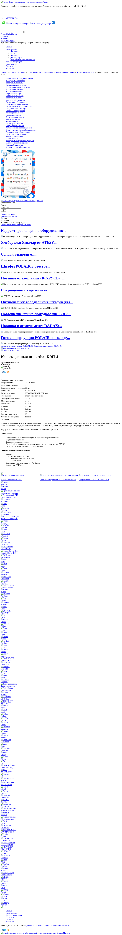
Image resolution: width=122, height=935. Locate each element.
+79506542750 (12, 18)
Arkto (3, 570)
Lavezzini (4, 544)
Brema (3, 737)
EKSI (3, 617)
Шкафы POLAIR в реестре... (25, 266)
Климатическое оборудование (18, 147)
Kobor (3, 716)
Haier (3, 562)
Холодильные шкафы (14, 83)
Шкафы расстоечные (14, 124)
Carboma (4, 858)
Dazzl (3, 532)
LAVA (3, 720)
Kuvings (4, 643)
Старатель (5, 806)
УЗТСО (4, 802)
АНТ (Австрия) (7, 810)
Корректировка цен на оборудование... (33, 230)
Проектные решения (9, 493)
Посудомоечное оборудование (18, 132)
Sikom (3, 870)
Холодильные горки (14, 91)
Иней (3, 677)
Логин (3, 205)
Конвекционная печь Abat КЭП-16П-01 (17, 346)
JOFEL (4, 695)
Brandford (5, 579)
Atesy (3, 763)
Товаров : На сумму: (8, 39)
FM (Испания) (7, 587)
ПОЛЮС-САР (7, 660)
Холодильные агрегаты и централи (20, 141)
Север (3, 793)
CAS (3, 823)
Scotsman (4, 729)
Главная (9, 47)
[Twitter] (5, 371)
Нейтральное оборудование (17, 104)
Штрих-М (5, 828)
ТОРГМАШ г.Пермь (9, 519)
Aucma (3, 652)
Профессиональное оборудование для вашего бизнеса (47, 926)
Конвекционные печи (85, 72)
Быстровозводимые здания (17, 143)
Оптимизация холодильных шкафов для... (37, 302)
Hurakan (4, 733)
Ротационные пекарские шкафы (19, 128)
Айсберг (4, 596)
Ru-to (3, 888)
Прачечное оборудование (16, 134)
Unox (3, 746)
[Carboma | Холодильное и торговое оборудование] (22, 201)
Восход (4, 574)
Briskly (3, 656)
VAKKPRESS (6, 785)
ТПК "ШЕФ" (6, 772)
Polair (3, 900)
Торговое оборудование (15, 100)
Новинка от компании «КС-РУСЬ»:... (33, 278)
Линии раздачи (12, 139)
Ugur (3, 635)
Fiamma (4, 604)
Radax (3, 540)
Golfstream (5, 742)
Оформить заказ (24, 225)
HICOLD (4, 853)
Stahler (3, 592)
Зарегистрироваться (9, 216)
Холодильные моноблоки (16, 85)
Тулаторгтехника (8, 686)
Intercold (4, 669)
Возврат (13, 55)
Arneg (3, 892)
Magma (4, 896)
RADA (4, 583)
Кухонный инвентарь (14, 145)
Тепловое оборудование (65, 72)
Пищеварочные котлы (15, 126)
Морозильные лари (13, 93)
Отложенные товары (9, 225)
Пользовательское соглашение (22, 60)
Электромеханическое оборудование (21, 130)
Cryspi (3, 883)
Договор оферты (17, 57)
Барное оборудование (14, 136)
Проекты (9, 66)
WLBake (4, 536)
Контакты (10, 68)
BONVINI (5, 613)
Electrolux (5, 699)
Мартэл (4, 776)
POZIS (3, 789)
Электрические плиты (15, 117)
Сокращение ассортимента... (25, 290)
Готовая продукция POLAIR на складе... (35, 337)
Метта (3, 759)
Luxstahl (4, 682)
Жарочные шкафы (13, 119)
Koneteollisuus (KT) (8, 553)
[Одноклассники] (7, 371)
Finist (3, 647)
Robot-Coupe (6, 690)
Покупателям (11, 49)
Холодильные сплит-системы (18, 87)
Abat (3, 862)
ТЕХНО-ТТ (6, 703)
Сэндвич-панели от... (19, 254)
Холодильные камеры (14, 89)
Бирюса (4, 510)
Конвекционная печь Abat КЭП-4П (48, 346)
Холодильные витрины (15, 81)
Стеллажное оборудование (16, 102)
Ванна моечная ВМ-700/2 (11, 480)
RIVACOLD (6, 849)
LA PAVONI (6, 549)
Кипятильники (12, 121)
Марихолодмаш (7, 819)
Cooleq (3, 725)
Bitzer (3, 755)
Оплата (13, 53)
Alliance (4, 626)
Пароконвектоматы (13, 115)
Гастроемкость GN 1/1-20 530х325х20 (94, 480)
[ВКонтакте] (2, 371)
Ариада (4, 905)
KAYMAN (5, 514)
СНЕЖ (4, 879)
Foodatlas (4, 502)
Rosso (3, 622)
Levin (3, 566)
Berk (3, 506)
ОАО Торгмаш (7, 845)
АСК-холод (5, 557)
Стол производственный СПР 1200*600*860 (58, 480)
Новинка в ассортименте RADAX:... (31, 326)
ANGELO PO (6, 780)
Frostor (3, 836)
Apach (3, 707)
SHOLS (4, 815)
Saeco (3, 609)
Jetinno (3, 523)
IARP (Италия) (7, 767)
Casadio (4, 600)
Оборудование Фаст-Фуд (16, 108)
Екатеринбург (6, 875)
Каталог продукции (14, 62)
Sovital (3, 489)
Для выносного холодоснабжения (19, 78)
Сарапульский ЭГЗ (8, 497)
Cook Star (5, 665)
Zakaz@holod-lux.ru (9, 34)
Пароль (4, 210)
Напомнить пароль (8, 214)
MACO (4, 527)
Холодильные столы (14, 98)
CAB (3, 712)
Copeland (4, 750)
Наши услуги (11, 64)
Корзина (4, 36)
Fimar (3, 673)
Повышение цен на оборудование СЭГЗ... (36, 314)
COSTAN (5, 798)
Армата (4, 484)
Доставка (14, 51)
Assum (3, 639)
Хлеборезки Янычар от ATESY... (29, 242)
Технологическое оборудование (40, 72)
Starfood (4, 866)
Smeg (3, 630)
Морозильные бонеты (14, 96)
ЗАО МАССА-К (7, 832)
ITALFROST (6, 840)
